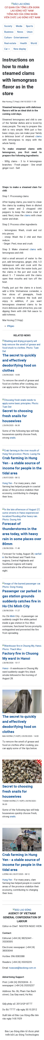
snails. (13, 437)
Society (8, 26)
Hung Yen (7, 483)
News (20, 31)
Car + (7, 48)
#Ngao (10, 326)
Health (23, 43)
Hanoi (5, 668)
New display (19, 48)
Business (8, 31)
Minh (12, 616)
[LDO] (22, 346)
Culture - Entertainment (16, 37)
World (34, 43)
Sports (29, 26)
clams (38, 136)
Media (19, 26)
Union (30, 31)
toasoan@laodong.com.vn (22, 967)
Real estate (10, 43)
